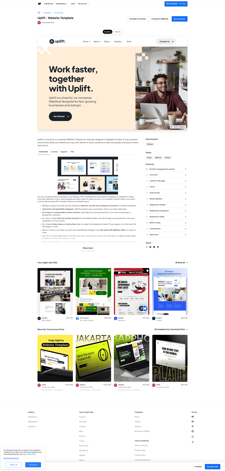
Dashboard (48, 4)
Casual (167, 158)
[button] (62, 4)
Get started (176, 4)
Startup (150, 144)
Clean (149, 158)
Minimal (158, 158)
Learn (73, 4)
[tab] (43, 152)
